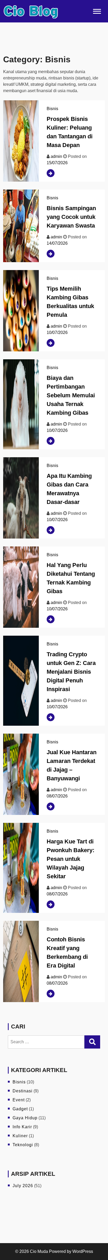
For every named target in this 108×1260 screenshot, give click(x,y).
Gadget (20, 1109)
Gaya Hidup (25, 1118)
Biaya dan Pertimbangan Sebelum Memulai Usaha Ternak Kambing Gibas (71, 395)
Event (19, 1100)
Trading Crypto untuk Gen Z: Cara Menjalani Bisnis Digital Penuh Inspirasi (71, 671)
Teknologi (23, 1145)
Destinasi (23, 1091)
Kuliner (20, 1136)
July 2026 (23, 1185)
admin (56, 156)
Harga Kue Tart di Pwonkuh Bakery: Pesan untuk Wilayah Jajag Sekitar (70, 859)
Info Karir (22, 1127)
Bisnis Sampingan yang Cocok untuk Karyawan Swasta (71, 217)
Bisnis (52, 108)
